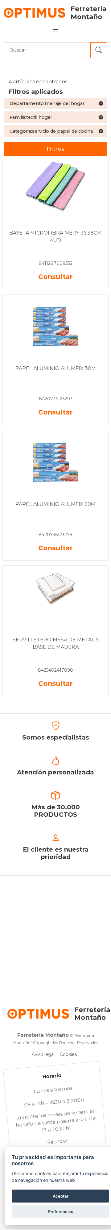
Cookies (68, 1054)
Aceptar (60, 1196)
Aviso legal (43, 1054)
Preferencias (60, 1211)
